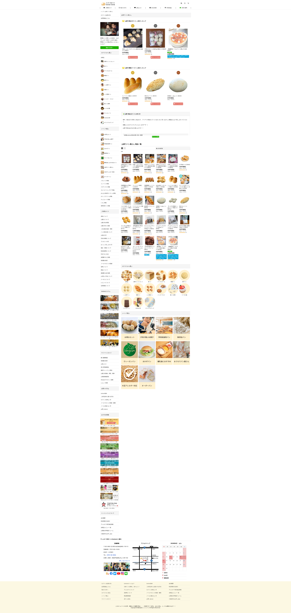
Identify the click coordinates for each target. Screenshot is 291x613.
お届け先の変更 (105, 222)
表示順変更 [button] (160, 148)
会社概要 (103, 518)
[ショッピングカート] (188, 3)
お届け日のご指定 (105, 225)
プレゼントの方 (105, 241)
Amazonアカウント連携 (107, 380)
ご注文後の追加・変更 (106, 229)
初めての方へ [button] (109, 47)
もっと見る (156, 136)
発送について (104, 216)
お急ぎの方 (104, 235)
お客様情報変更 (105, 376)
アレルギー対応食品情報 (107, 524)
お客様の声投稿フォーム (107, 530)
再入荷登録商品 (105, 367)
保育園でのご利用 (105, 257)
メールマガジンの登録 (106, 263)
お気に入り (104, 364)
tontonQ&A (104, 393)
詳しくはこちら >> (124, 560)
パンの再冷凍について (106, 232)
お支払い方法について (106, 276)
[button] (181, 3)
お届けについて (105, 219)
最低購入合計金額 (105, 273)
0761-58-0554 (111, 555)
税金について (104, 270)
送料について (104, 266)
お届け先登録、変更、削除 (108, 373)
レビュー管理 (104, 383)
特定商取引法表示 (105, 521)
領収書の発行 (104, 260)
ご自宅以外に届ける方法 (107, 396)
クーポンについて (105, 279)
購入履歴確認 (104, 357)
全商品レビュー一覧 (106, 527)
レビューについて (105, 282)
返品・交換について (106, 248)
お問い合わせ (104, 409)
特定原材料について (106, 251)
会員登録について (105, 285)
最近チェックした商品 (106, 370)
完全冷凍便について (106, 238)
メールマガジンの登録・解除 (108, 403)
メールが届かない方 (106, 406)
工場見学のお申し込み (106, 533)
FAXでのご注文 (105, 254)
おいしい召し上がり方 (106, 244)
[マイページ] (184, 3)
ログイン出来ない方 (106, 399)
